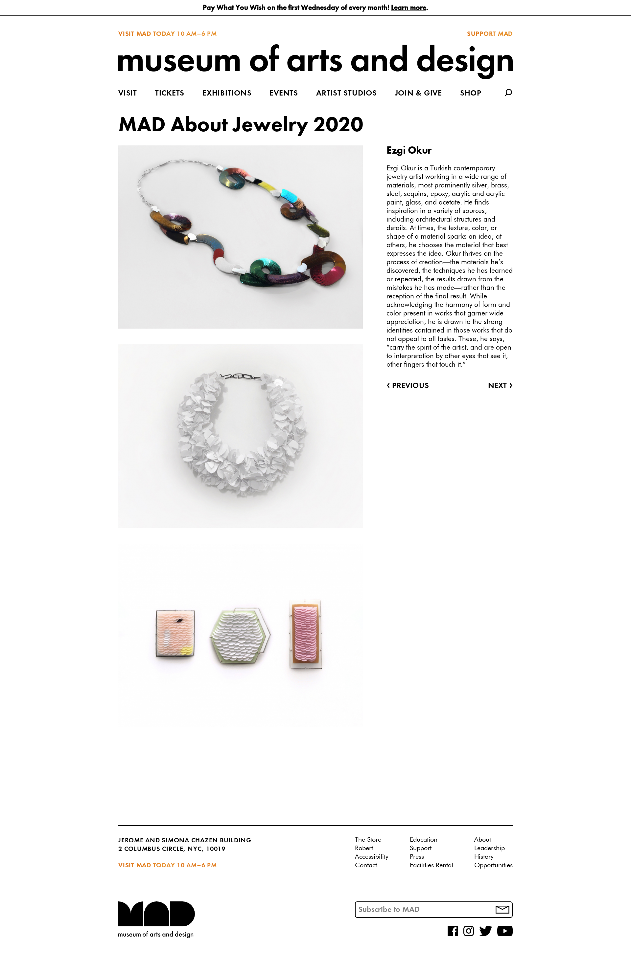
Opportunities (493, 865)
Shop (470, 93)
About (482, 839)
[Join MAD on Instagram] (468, 935)
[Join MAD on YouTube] (505, 935)
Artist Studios (346, 93)
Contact (366, 865)
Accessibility (371, 856)
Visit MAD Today (146, 34)
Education (423, 839)
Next (500, 386)
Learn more (408, 7)
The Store (368, 839)
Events (283, 93)
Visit (127, 93)
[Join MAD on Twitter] (485, 935)
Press (417, 856)
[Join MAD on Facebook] (453, 935)
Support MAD (490, 34)
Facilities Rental (431, 865)
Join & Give (418, 93)
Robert (364, 848)
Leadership (489, 848)
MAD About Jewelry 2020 (240, 125)
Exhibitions (226, 93)
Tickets (169, 93)
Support (421, 848)
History (484, 856)
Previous (407, 386)
